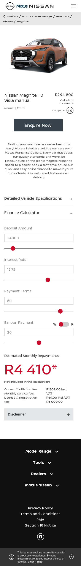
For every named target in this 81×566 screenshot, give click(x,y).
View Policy (35, 561)
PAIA (40, 520)
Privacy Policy (40, 508)
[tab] (38, 200)
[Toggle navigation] (73, 6)
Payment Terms (18, 291)
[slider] (13, 248)
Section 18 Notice (40, 525)
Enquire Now (38, 125)
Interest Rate (15, 259)
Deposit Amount (18, 228)
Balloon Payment (18, 322)
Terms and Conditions (40, 514)
